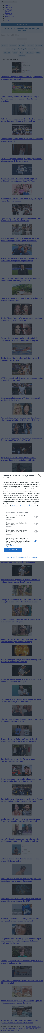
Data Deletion (10, 557)
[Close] (40, 476)
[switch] (36, 517)
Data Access (22, 557)
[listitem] (22, 512)
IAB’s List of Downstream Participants (24, 506)
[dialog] (22, 516)
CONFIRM (13, 550)
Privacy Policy (33, 557)
